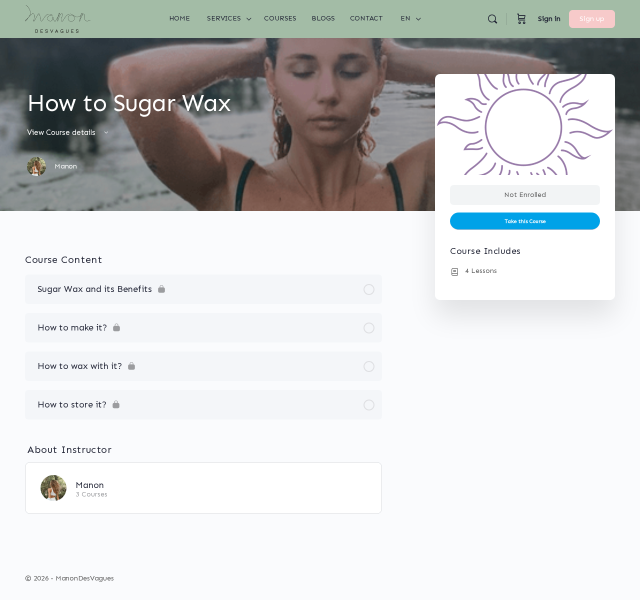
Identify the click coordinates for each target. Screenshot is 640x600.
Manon (90, 485)
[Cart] (521, 19)
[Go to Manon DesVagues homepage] (57, 17)
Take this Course (525, 221)
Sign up (592, 18)
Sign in (549, 18)
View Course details (62, 132)
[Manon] (53, 487)
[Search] (492, 19)
